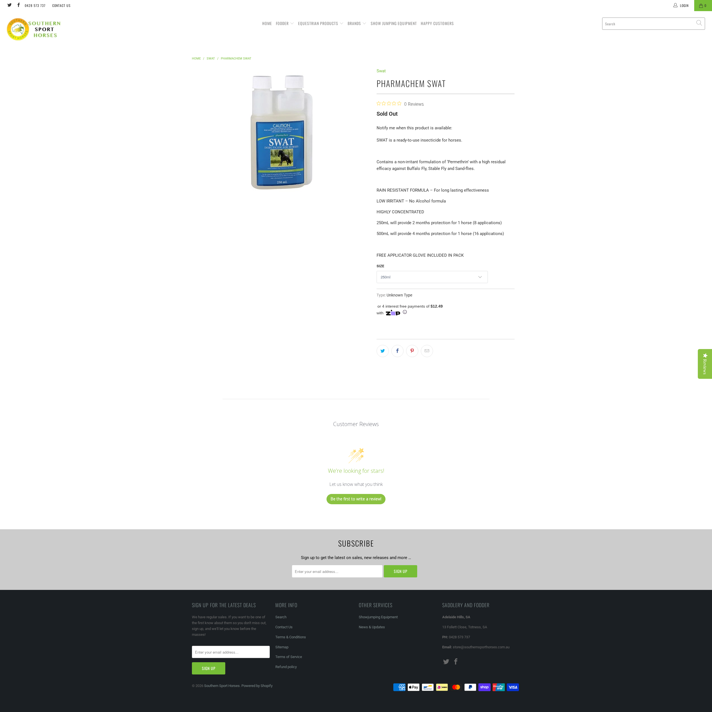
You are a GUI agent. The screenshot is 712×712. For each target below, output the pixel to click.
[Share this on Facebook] (397, 351)
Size (380, 266)
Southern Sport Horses (222, 686)
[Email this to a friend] (427, 351)
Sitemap (281, 647)
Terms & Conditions (290, 637)
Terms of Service (288, 657)
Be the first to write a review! (356, 498)
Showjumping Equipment (378, 617)
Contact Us (61, 5)
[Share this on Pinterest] (412, 351)
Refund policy (286, 667)
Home (267, 23)
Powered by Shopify (257, 686)
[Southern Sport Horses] (60, 29)
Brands (355, 23)
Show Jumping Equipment (394, 23)
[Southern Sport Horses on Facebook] (18, 6)
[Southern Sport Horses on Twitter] (9, 6)
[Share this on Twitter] (383, 351)
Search (280, 617)
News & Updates (372, 627)
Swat (381, 70)
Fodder (283, 23)
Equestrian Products (318, 23)
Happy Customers (437, 23)
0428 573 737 (35, 5)
